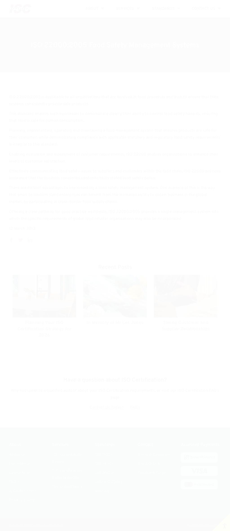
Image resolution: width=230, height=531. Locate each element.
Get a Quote (149, 463)
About (92, 8)
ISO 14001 (104, 463)
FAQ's (135, 407)
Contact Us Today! (107, 407)
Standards (163, 8)
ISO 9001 (103, 454)
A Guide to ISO (22, 491)
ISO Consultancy (67, 486)
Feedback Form (152, 473)
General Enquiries (154, 454)
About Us (17, 454)
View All (102, 491)
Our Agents (19, 463)
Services (125, 8)
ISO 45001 (104, 473)
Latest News (20, 473)
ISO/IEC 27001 (108, 482)
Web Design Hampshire (204, 525)
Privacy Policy (22, 500)
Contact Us (203, 8)
